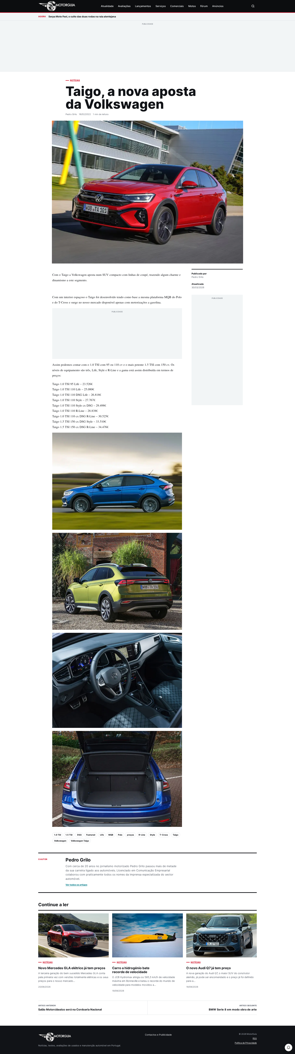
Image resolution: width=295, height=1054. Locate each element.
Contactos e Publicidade (158, 1034)
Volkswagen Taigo (80, 840)
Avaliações (124, 6)
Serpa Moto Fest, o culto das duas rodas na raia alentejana (82, 16)
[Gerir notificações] (288, 1047)
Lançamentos (143, 6)
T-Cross (164, 835)
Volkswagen (60, 840)
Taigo (175, 835)
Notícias (75, 80)
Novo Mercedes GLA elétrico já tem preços (71, 968)
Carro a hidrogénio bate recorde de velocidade (130, 970)
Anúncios (217, 6)
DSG (79, 835)
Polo (120, 835)
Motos (192, 6)
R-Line (142, 835)
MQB (110, 835)
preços (130, 835)
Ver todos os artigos (76, 884)
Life (102, 835)
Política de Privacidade (246, 1043)
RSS (255, 1038)
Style (152, 835)
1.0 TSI (57, 835)
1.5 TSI (69, 835)
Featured (90, 835)
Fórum (204, 6)
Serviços (161, 6)
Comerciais (177, 6)
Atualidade (107, 6)
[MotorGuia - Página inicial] (56, 6)
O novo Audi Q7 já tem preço (208, 968)
